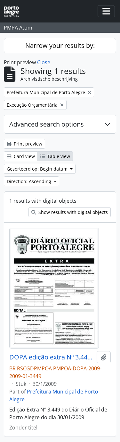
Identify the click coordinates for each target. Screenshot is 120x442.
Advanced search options (46, 124)
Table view (58, 156)
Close (43, 62)
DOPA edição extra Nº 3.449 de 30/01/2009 (51, 357)
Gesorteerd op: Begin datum (38, 169)
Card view (23, 156)
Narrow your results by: (60, 45)
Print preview (27, 144)
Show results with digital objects (72, 212)
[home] (14, 11)
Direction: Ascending (29, 181)
